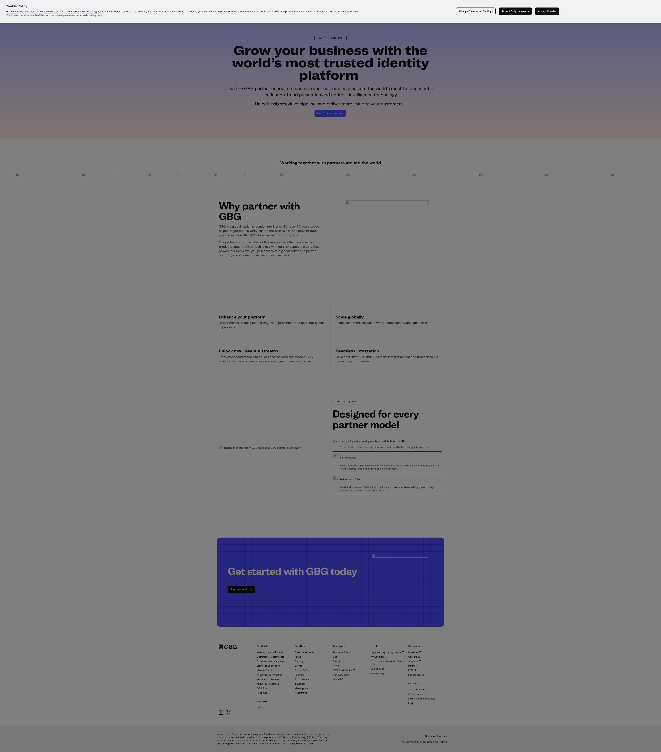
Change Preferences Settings (476, 11)
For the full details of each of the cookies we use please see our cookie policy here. (54, 15)
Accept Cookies (547, 11)
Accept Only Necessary (515, 11)
